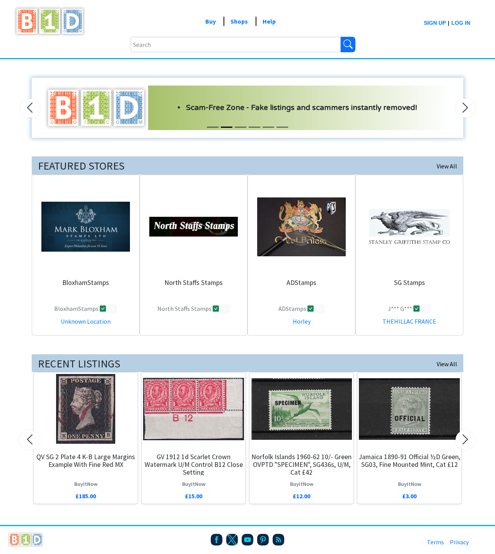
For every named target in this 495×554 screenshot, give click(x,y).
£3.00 (409, 496)
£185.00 (85, 496)
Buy (210, 21)
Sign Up (435, 23)
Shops (239, 21)
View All (447, 166)
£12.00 (301, 496)
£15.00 (193, 496)
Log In (460, 23)
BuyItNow (85, 483)
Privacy (459, 542)
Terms (435, 542)
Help (269, 21)
